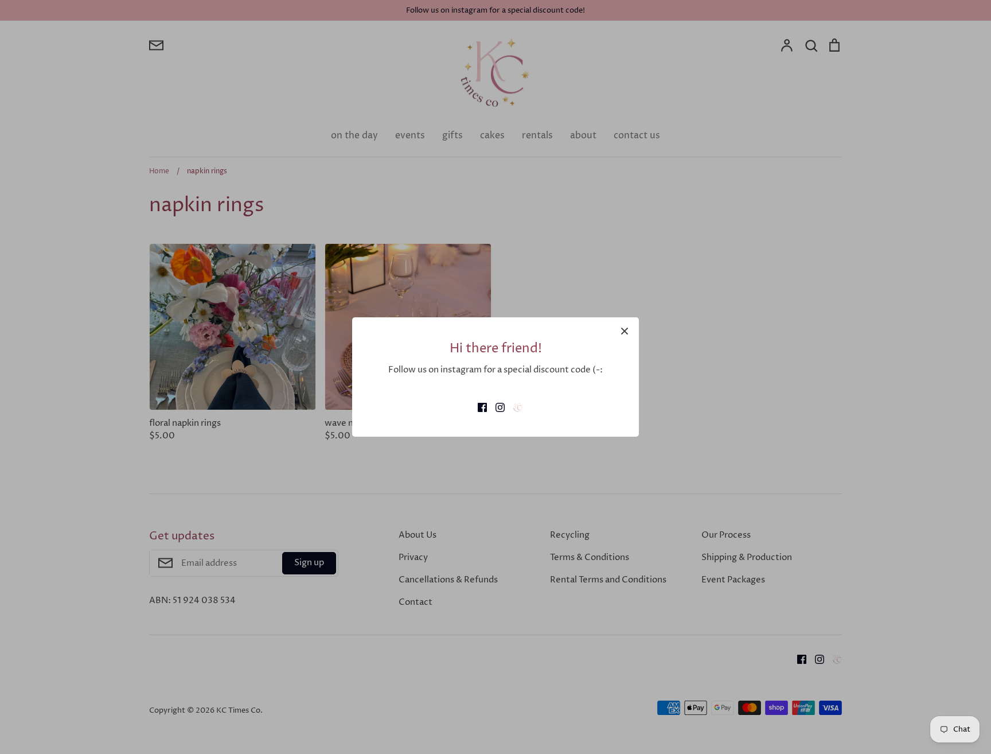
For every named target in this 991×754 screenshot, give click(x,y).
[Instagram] (496, 407)
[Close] (624, 331)
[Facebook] (478, 407)
